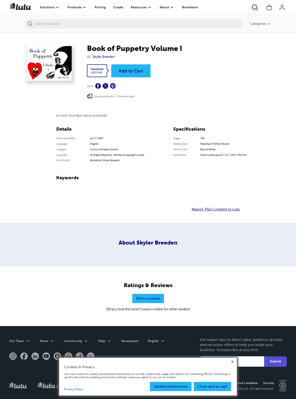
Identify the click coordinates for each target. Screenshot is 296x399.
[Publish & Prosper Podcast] (68, 356)
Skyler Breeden (103, 56)
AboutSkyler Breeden (148, 242)
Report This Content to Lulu (216, 209)
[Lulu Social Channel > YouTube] (46, 356)
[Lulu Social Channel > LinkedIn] (35, 356)
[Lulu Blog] (57, 356)
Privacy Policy (73, 389)
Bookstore (190, 7)
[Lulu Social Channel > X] (90, 356)
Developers (130, 341)
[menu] (57, 7)
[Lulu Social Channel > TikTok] (79, 356)
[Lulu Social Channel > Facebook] (24, 356)
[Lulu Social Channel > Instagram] (13, 356)
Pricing (100, 7)
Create (118, 7)
